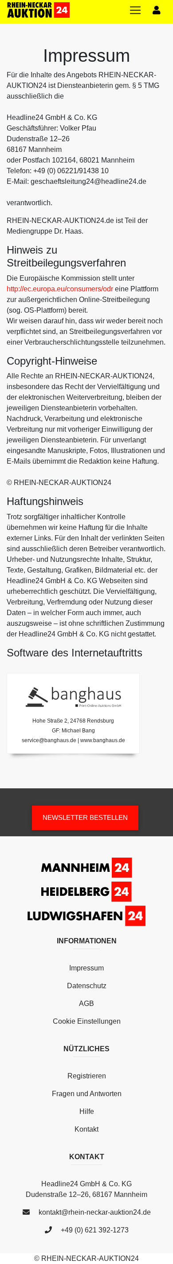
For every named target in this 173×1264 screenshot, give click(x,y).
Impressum (86, 968)
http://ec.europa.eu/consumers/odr (60, 289)
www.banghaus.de (102, 740)
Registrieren (86, 1076)
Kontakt (86, 1129)
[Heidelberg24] (86, 893)
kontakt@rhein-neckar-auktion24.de (95, 1212)
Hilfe (86, 1111)
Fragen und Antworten (87, 1093)
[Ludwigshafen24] (86, 915)
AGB (86, 1003)
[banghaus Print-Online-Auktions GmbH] (73, 697)
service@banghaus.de (49, 740)
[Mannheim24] (86, 869)
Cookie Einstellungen (87, 1021)
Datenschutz (86, 986)
